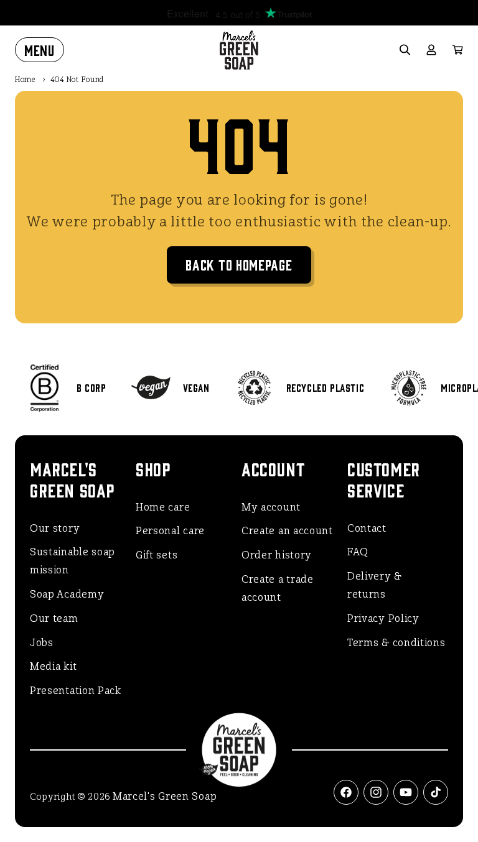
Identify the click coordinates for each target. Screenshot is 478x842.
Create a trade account (277, 588)
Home (25, 79)
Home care (163, 507)
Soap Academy (67, 594)
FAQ (357, 552)
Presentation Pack (75, 690)
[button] (39, 49)
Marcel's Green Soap (165, 796)
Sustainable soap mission (72, 561)
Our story (55, 528)
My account (271, 507)
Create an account (287, 531)
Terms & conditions (396, 643)
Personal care (170, 531)
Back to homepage (238, 264)
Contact (367, 528)
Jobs (42, 643)
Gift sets (156, 555)
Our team (54, 618)
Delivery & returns (374, 585)
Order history (276, 555)
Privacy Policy (383, 618)
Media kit (53, 666)
